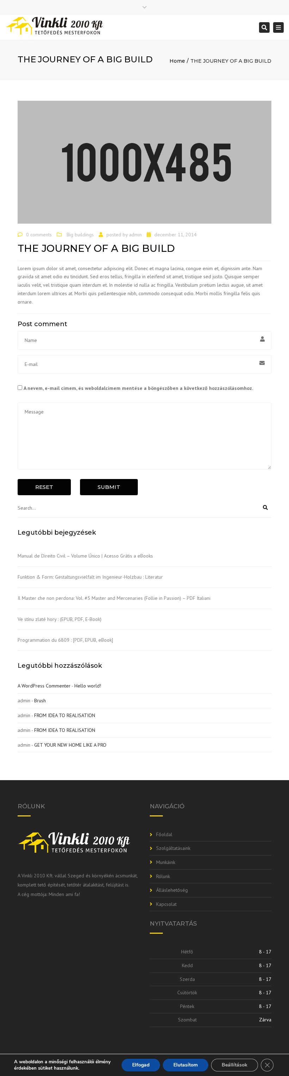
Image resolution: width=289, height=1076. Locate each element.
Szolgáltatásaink (173, 848)
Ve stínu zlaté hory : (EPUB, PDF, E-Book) (60, 619)
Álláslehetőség (172, 890)
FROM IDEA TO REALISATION (64, 715)
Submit (109, 487)
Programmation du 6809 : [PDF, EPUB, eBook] (65, 640)
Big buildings (80, 234)
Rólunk (163, 876)
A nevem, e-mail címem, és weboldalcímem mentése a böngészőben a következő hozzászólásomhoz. (138, 388)
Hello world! (87, 686)
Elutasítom (185, 1065)
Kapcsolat (166, 904)
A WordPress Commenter (44, 686)
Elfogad (140, 1065)
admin (135, 234)
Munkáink (165, 862)
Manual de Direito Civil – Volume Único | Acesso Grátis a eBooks (85, 556)
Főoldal (164, 834)
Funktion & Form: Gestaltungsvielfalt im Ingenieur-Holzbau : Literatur (90, 577)
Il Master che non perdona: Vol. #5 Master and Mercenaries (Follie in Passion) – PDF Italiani (114, 598)
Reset (44, 487)
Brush (40, 700)
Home (177, 61)
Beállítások (234, 1065)
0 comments (39, 234)
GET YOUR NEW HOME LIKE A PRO (70, 745)
